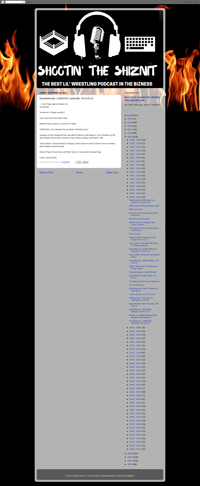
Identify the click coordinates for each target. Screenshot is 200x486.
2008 (129, 457)
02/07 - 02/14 (136, 431)
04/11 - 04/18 (135, 399)
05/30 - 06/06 (136, 374)
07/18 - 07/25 (136, 349)
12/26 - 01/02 (136, 140)
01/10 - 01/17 (136, 446)
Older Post (112, 172)
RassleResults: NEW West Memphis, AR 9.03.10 (140, 310)
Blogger (130, 476)
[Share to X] (82, 162)
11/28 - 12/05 (135, 154)
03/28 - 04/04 (136, 406)
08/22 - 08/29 (136, 331)
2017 (129, 130)
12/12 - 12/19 (136, 147)
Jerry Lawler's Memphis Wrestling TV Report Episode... (143, 244)
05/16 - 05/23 (136, 381)
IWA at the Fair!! (136, 209)
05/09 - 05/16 (136, 385)
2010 (129, 137)
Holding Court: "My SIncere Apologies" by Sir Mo (141, 299)
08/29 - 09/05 (136, 328)
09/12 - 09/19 (136, 193)
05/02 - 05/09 (136, 388)
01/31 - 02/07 (136, 435)
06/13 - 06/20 (136, 367)
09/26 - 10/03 (136, 186)
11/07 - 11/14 (135, 165)
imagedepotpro (108, 476)
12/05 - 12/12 (136, 151)
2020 (129, 119)
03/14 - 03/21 (136, 413)
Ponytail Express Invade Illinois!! (143, 272)
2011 (129, 133)
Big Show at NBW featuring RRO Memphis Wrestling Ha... (143, 316)
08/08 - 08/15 (136, 338)
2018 (129, 126)
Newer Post (46, 172)
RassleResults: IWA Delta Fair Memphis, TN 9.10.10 (142, 201)
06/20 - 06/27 (136, 363)
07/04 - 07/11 (135, 356)
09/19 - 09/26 (136, 190)
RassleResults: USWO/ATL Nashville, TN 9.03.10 (140, 322)
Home (79, 172)
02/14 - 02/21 (136, 428)
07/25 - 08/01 (136, 346)
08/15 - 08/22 (136, 335)
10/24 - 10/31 (136, 172)
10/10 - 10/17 (136, 179)
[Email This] (77, 162)
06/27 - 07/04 (136, 360)
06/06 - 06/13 (136, 371)
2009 (129, 454)
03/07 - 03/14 (136, 417)
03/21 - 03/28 (136, 410)
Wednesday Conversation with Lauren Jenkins (142, 223)
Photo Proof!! (134, 234)
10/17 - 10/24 (136, 176)
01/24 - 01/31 (136, 438)
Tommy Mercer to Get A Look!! (142, 294)
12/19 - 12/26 (136, 143)
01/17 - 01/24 (136, 442)
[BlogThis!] (79, 162)
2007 (129, 461)
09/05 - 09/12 (136, 197)
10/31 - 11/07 (135, 168)
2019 (129, 123)
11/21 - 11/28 (135, 158)
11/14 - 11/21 (135, 161)
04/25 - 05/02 (136, 392)
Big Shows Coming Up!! (139, 219)
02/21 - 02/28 (136, 424)
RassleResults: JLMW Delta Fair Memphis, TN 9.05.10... (143, 250)
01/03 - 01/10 (136, 449)
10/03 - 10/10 (136, 183)
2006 (129, 464)
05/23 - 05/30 (136, 378)
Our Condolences (136, 285)
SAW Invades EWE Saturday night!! (144, 206)
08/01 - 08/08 (136, 342)
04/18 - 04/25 (136, 396)
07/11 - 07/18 (135, 353)
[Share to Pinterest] (87, 162)
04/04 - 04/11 (135, 403)
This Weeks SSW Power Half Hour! (144, 281)
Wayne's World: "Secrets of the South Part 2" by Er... (142, 238)
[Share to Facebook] (84, 162)
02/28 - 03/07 (136, 421)
